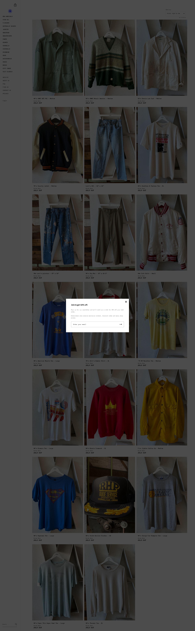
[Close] (126, 302)
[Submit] (120, 324)
